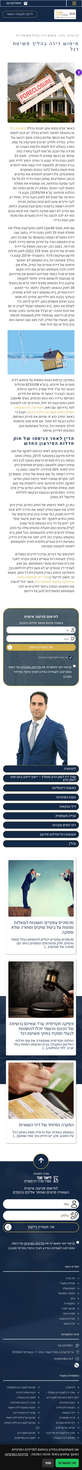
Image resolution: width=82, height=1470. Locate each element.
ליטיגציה (70, 768)
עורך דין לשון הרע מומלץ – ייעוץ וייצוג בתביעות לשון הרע (43, 778)
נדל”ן (72, 843)
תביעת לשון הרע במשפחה (21, 1387)
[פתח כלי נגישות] (79, 72)
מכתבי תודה (68, 1309)
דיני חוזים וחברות (64, 825)
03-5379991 (65, 1346)
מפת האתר (69, 1313)
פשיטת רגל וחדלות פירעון (58, 834)
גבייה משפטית (66, 815)
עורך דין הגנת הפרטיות (23, 1403)
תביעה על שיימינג (65, 1428)
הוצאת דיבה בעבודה (64, 1438)
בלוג (62, 35)
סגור (48, 1463)
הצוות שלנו (69, 1288)
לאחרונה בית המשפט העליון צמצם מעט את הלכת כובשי (44, 410)
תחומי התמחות (66, 1293)
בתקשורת (69, 1303)
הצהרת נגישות (67, 1319)
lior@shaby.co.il (63, 1359)
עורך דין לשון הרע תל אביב (60, 1433)
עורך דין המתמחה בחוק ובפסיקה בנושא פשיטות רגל (45, 579)
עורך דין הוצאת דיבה (24, 1413)
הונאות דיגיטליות (64, 787)
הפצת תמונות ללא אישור (21, 1407)
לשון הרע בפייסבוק (25, 1438)
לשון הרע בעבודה (26, 1397)
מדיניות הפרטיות (31, 667)
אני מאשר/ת (67, 1463)
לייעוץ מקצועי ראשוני (20, 14)
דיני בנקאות (68, 806)
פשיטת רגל (18, 128)
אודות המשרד (67, 1283)
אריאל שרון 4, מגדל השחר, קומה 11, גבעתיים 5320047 (43, 1352)
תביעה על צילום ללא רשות (20, 1418)
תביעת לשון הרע (26, 1433)
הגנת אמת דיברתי (25, 1392)
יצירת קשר (69, 1324)
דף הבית (73, 35)
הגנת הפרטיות (66, 797)
